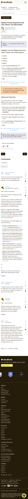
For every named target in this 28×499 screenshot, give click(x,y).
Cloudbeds (3, 7)
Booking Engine (4, 392)
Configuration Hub (12, 7)
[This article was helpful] (3, 146)
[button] (25, 2)
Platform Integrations (5, 456)
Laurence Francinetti (9, 172)
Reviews (3, 470)
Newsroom (3, 469)
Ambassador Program (6, 457)
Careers (3, 467)
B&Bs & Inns (3, 414)
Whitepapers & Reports (6, 439)
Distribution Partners (5, 394)
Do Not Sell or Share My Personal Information (10, 483)
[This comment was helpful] (25, 173)
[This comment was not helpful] (25, 178)
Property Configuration (8, 9)
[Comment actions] (25, 181)
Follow (3, 31)
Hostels (2, 412)
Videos (2, 436)
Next (25, 154)
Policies (18, 9)
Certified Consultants (6, 459)
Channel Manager (5, 390)
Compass (3, 447)
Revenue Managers (5, 419)
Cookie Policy (3, 481)
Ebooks (2, 432)
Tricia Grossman (8, 282)
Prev (3, 154)
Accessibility (10, 481)
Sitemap (15, 481)
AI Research (3, 402)
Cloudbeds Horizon (5, 461)
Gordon (6, 321)
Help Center (3, 444)
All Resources (4, 427)
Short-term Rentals (5, 411)
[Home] (6, 2)
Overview (3, 399)
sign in (6, 348)
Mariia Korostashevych (10, 27)
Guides (2, 431)
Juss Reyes (7, 186)
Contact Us (3, 472)
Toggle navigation (6, 17)
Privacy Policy (11, 480)
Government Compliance (6, 451)
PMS (2, 387)
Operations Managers (6, 422)
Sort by (4, 166)
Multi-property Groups (6, 409)
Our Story (3, 465)
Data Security (18, 480)
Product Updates (4, 446)
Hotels (2, 407)
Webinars (3, 437)
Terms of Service (4, 480)
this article (5, 261)
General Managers (5, 416)
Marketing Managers (5, 421)
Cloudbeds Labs (4, 401)
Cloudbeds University (6, 449)
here (8, 43)
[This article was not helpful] (7, 146)
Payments (3, 389)
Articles (2, 429)
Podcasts (3, 434)
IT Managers (4, 417)
